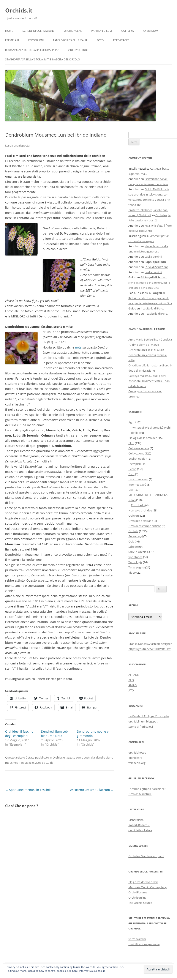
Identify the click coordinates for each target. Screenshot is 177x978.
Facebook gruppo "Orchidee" (147, 789)
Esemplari (12, 40)
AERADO (133, 675)
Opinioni (133, 515)
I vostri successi (138, 479)
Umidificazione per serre (144, 944)
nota (78, 347)
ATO (131, 690)
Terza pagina (136, 567)
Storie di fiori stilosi (140, 727)
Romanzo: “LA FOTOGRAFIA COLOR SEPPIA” (31, 50)
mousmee (11, 763)
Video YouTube (78, 50)
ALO (131, 680)
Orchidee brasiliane (140, 521)
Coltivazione (136, 453)
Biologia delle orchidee (142, 438)
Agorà (132, 422)
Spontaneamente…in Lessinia (28, 790)
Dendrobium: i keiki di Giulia (146, 350)
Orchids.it (18, 10)
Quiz (131, 541)
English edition (137, 459)
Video (132, 572)
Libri (131, 490)
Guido (50, 763)
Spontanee (135, 557)
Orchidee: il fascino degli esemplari (19, 733)
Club (131, 443)
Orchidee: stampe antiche (144, 526)
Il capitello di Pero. (152, 308)
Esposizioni (36, 40)
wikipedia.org (136, 763)
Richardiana (136, 820)
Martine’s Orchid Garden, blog (147, 887)
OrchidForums (137, 892)
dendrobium (104, 757)
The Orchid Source (140, 903)
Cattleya (127, 31)
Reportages (121, 40)
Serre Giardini (137, 939)
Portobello (138, 505)
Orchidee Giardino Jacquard (146, 856)
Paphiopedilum (101, 31)
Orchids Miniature (140, 794)
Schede (133, 547)
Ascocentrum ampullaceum (92, 790)
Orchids (58, 757)
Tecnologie (135, 562)
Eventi (132, 469)
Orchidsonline (137, 897)
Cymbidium (150, 31)
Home (9, 31)
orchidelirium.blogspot (143, 721)
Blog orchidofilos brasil (143, 882)
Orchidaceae (73, 31)
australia (89, 757)
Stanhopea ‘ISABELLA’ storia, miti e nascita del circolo (42, 59)
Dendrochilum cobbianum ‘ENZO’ (55, 733)
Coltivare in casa (138, 448)
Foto (100, 40)
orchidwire (135, 758)
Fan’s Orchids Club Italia (70, 40)
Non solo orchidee (140, 510)
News (132, 500)
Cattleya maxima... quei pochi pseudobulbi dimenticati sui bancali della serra (149, 381)
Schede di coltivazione (38, 31)
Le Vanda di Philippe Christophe (148, 716)
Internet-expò (137, 484)
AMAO (132, 685)
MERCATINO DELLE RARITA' (146, 495)
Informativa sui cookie (92, 971)
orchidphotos (137, 752)
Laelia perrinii (153, 257)
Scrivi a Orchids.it (139, 552)
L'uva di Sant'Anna (156, 267)
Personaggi (135, 536)
